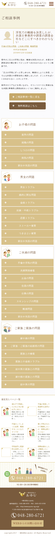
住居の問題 (28, 285)
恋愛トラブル (27, 218)
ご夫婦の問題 (23, 46)
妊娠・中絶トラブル (27, 210)
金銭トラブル (27, 202)
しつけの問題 (27, 150)
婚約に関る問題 (27, 195)
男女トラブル (27, 187)
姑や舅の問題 (27, 384)
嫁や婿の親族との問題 (28, 376)
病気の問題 (28, 157)
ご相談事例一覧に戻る (28, 96)
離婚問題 (34, 46)
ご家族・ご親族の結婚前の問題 (28, 346)
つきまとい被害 (27, 233)
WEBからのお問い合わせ (27, 523)
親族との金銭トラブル (28, 361)
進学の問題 (28, 134)
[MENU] (51, 4)
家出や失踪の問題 (27, 165)
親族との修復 (27, 353)
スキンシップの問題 (27, 301)
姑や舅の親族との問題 (28, 369)
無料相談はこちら (27, 105)
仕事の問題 (28, 293)
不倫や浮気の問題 (8, 46)
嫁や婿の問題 (27, 338)
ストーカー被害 (27, 225)
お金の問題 (28, 278)
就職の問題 (28, 142)
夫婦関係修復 (27, 270)
